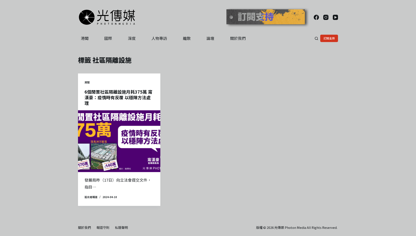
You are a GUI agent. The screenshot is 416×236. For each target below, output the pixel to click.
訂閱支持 (329, 38)
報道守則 (102, 227)
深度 (132, 38)
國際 (108, 38)
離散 (187, 38)
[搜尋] (316, 38)
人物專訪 (159, 38)
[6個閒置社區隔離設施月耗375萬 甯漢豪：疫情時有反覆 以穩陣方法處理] (119, 141)
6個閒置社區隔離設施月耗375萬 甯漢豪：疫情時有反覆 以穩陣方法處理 (118, 97)
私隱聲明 (121, 227)
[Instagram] (325, 17)
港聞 (85, 38)
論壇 (210, 38)
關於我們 (238, 38)
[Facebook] (316, 17)
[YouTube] (335, 17)
